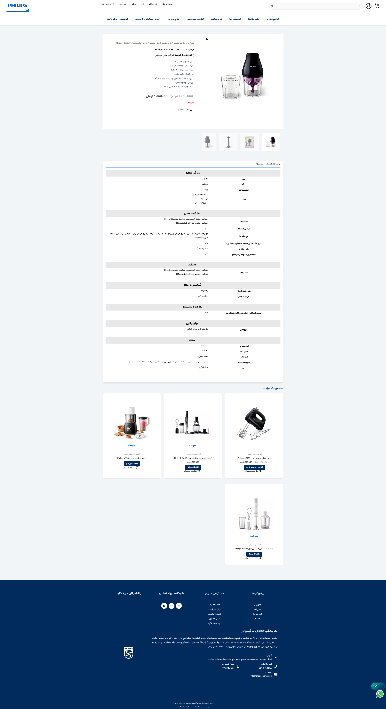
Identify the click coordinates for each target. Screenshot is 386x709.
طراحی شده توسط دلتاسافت (200, 707)
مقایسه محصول (183, 110)
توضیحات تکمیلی (273, 164)
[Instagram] (179, 606)
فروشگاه (153, 4)
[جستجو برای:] (316, 6)
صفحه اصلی (167, 4)
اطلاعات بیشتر (193, 467)
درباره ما (122, 4)
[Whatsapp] (171, 606)
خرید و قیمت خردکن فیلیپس (160, 43)
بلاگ (142, 4)
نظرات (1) (259, 164)
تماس (133, 4)
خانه (193, 43)
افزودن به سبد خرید (254, 467)
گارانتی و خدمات (107, 4)
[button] (377, 686)
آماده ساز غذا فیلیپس (181, 43)
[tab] (273, 164)
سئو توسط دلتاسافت (183, 707)
